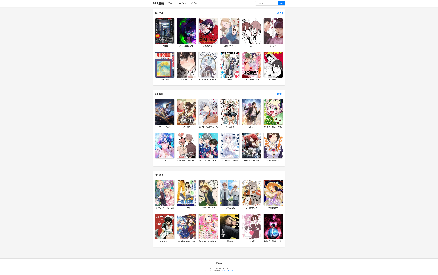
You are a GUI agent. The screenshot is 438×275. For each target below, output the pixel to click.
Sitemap (224, 270)
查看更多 (279, 13)
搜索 (281, 3)
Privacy (230, 270)
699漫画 (158, 3)
